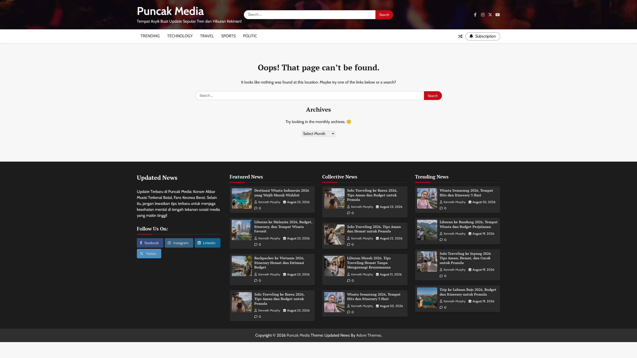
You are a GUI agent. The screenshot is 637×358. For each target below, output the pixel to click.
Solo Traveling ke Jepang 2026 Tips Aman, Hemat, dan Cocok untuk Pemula (465, 258)
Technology (180, 36)
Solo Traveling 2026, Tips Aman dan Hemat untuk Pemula (374, 229)
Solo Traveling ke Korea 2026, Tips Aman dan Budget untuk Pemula (279, 299)
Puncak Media (170, 11)
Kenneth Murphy (269, 202)
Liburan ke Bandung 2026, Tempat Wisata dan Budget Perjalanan (469, 224)
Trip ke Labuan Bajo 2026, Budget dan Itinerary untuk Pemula (468, 292)
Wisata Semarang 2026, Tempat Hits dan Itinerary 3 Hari (374, 296)
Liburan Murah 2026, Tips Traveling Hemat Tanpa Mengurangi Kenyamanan (369, 262)
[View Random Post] (460, 36)
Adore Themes (368, 335)
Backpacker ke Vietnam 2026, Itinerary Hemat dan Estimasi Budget (279, 262)
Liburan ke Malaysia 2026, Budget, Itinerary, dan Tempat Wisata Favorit (283, 226)
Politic (250, 36)
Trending (150, 36)
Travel (207, 36)
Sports (228, 36)
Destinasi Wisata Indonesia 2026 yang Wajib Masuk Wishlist (281, 192)
